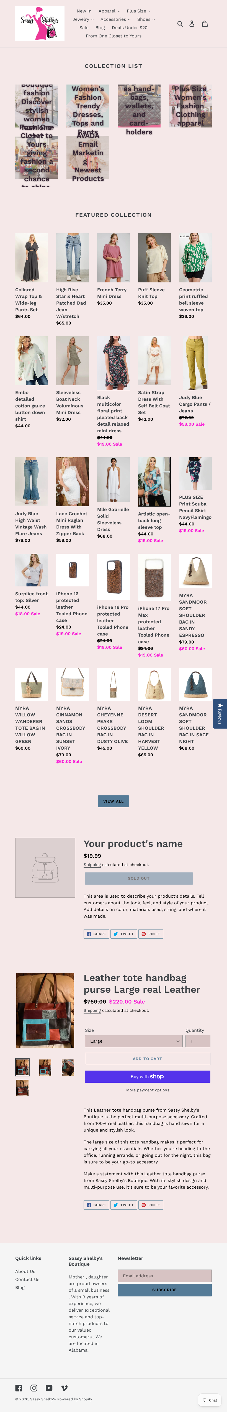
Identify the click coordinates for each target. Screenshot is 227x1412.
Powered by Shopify (74, 1399)
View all (113, 801)
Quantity (194, 1030)
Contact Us (27, 1279)
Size (89, 1030)
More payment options (147, 1090)
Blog (20, 1287)
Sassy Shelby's (43, 1399)
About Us (25, 1271)
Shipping (92, 864)
